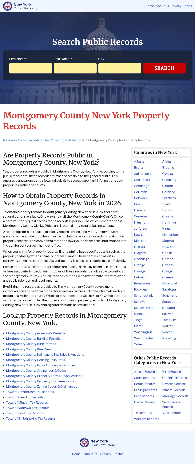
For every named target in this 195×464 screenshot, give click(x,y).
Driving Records (145, 390)
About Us (162, 6)
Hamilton (140, 222)
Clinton (167, 186)
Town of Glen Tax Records (24, 397)
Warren (167, 326)
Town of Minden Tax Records (27, 402)
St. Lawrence (143, 308)
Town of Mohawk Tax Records (28, 408)
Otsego (167, 271)
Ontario (167, 259)
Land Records (144, 396)
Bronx (138, 167)
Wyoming (169, 338)
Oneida (167, 253)
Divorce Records (174, 384)
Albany (139, 161)
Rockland (141, 289)
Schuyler (140, 301)
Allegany (168, 161)
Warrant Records (146, 419)
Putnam (139, 277)
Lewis (138, 234)
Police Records (145, 402)
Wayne (167, 332)
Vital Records (171, 413)
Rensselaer (142, 283)
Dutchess (169, 198)
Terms (187, 6)
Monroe (168, 241)
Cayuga (167, 174)
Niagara (140, 253)
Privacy (175, 6)
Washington (143, 332)
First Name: (18, 59)
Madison (140, 241)
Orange (139, 265)
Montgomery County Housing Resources (35, 360)
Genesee (140, 216)
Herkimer (169, 222)
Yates (138, 344)
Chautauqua (142, 180)
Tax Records (143, 413)
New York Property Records (63, 140)
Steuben (168, 308)
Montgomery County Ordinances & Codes (36, 370)
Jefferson (141, 228)
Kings (166, 228)
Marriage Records (175, 396)
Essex (166, 204)
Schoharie (169, 295)
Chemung (169, 180)
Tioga (138, 320)
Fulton (167, 210)
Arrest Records (145, 372)
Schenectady (143, 295)
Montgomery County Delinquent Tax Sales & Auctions (45, 354)
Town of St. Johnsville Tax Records (31, 418)
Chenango (141, 186)
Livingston (170, 234)
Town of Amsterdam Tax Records (30, 392)
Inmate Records (173, 390)
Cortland (168, 192)
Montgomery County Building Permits (33, 338)
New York (169, 247)
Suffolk (139, 314)
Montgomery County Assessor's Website (35, 333)
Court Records (144, 378)
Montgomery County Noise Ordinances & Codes (41, 365)
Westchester (143, 338)
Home (149, 6)
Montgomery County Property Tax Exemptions (40, 381)
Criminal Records (174, 378)
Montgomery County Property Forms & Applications (44, 376)
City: (101, 59)
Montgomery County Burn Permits (31, 344)
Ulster (138, 326)
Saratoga (169, 289)
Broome (168, 167)
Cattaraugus (143, 174)
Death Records (145, 384)
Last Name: (63, 59)
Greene (167, 216)
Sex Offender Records (172, 404)
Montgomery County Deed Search (31, 349)
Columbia (141, 192)
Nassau (139, 247)
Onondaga (141, 259)
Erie (137, 204)
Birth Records (172, 372)
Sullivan (167, 314)
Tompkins (169, 320)
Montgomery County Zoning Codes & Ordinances (41, 386)
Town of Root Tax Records (25, 413)
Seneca (167, 301)
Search (164, 68)
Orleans (168, 265)
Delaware (141, 198)
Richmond (169, 283)
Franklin (140, 210)
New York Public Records (21, 140)
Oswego (140, 271)
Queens (167, 277)
